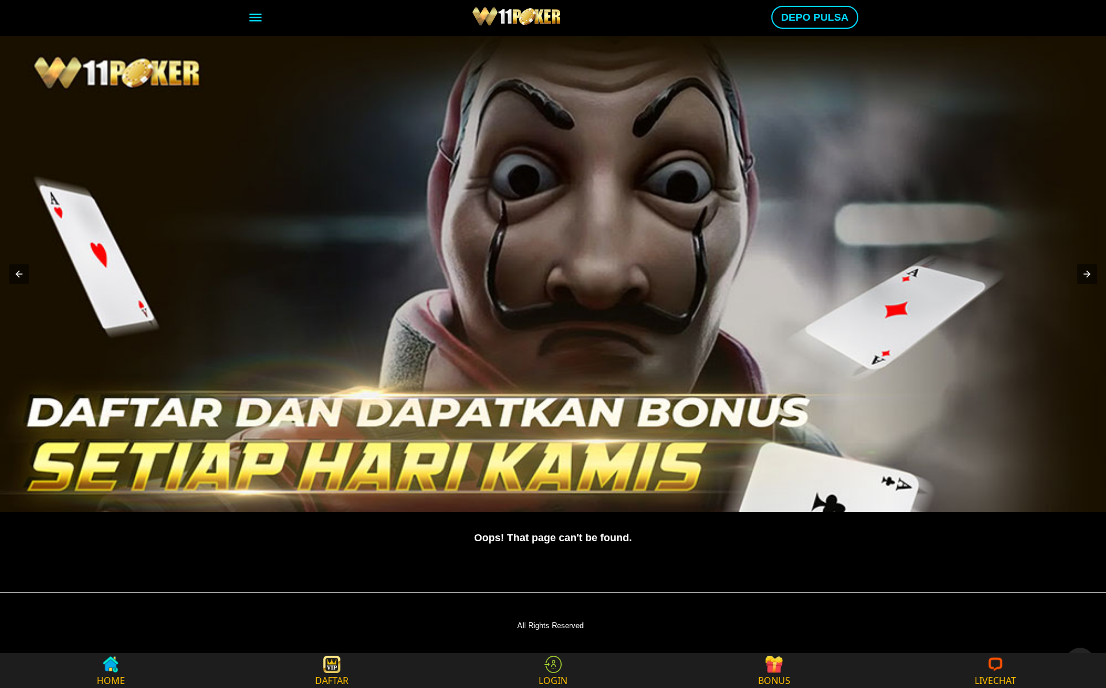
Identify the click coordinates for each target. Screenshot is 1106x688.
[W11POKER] (518, 16)
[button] (19, 274)
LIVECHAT (995, 679)
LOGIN (553, 679)
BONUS (774, 679)
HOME (111, 679)
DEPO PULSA (815, 17)
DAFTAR (332, 679)
